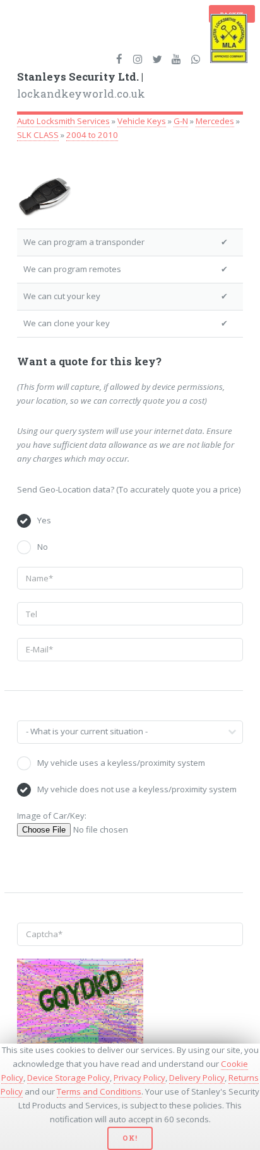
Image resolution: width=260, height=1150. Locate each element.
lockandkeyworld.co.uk (81, 85)
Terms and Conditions (99, 1091)
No (42, 546)
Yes (44, 520)
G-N (181, 121)
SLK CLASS (38, 134)
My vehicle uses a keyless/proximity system (121, 762)
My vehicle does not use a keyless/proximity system (137, 789)
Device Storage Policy (68, 1077)
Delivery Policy (197, 1077)
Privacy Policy (139, 1077)
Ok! (129, 1138)
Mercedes (215, 121)
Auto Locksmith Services (63, 121)
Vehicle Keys (141, 121)
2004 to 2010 (92, 134)
